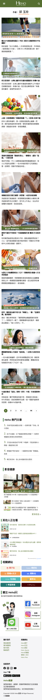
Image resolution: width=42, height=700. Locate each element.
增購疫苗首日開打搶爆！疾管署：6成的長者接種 (19, 195)
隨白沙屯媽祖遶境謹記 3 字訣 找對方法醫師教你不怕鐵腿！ (21, 42)
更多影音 (36, 514)
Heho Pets (24, 657)
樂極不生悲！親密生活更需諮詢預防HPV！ (23, 533)
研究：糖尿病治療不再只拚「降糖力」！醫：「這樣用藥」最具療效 (21, 313)
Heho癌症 (24, 648)
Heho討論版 (25, 652)
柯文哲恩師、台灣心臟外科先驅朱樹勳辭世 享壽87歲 (21, 80)
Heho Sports (25, 650)
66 (31, 411)
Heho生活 (24, 645)
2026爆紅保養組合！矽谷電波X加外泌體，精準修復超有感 (25, 543)
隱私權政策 (7, 643)
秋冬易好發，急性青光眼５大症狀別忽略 (22, 525)
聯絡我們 (6, 650)
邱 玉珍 (24, 12)
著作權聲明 (7, 645)
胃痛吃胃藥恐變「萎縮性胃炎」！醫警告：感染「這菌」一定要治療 (20, 157)
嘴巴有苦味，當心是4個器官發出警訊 (21, 551)
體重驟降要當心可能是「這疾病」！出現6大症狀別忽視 (21, 353)
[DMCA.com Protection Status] (6, 696)
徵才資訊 (6, 648)
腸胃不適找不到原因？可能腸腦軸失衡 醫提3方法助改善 (21, 234)
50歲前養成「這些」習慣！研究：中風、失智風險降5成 (21, 393)
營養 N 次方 (25, 655)
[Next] (36, 411)
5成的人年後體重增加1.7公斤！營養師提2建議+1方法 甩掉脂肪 (21, 274)
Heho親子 (24, 643)
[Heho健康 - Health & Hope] (21, 3)
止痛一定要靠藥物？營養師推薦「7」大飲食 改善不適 (21, 118)
